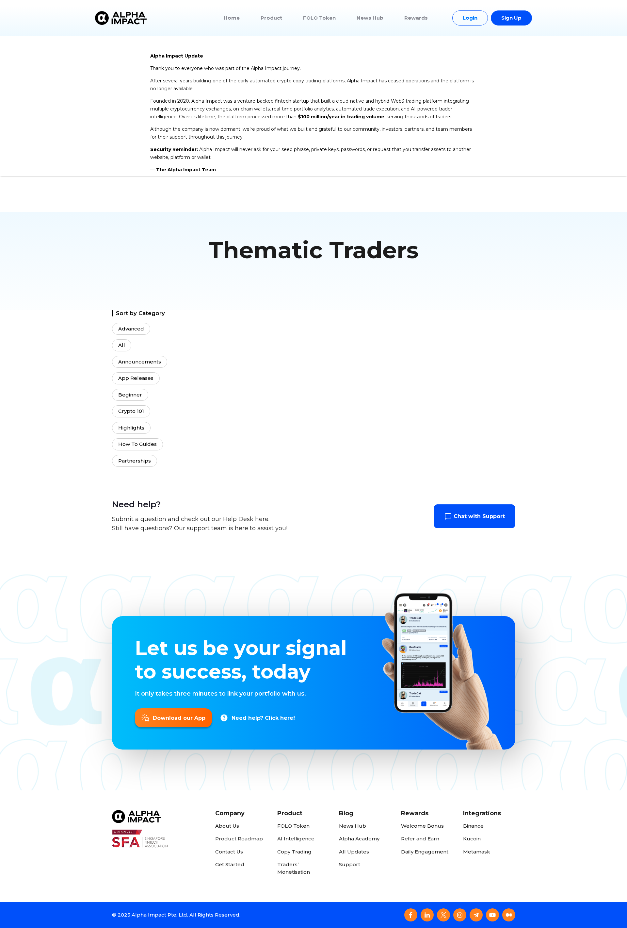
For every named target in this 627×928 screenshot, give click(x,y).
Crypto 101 (131, 411)
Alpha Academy (359, 838)
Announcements (139, 362)
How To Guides (137, 444)
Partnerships (134, 461)
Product (271, 18)
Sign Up (511, 18)
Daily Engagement (424, 852)
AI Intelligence (295, 838)
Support (349, 864)
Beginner (130, 395)
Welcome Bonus (422, 826)
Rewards (416, 18)
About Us (227, 826)
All (121, 345)
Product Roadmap (239, 838)
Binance (473, 826)
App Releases (135, 378)
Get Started (229, 864)
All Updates (354, 852)
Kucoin (472, 838)
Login (470, 18)
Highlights (131, 428)
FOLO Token (319, 18)
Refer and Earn (420, 838)
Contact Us (229, 852)
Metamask (476, 852)
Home (232, 18)
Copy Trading (294, 852)
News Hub (370, 18)
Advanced (131, 329)
